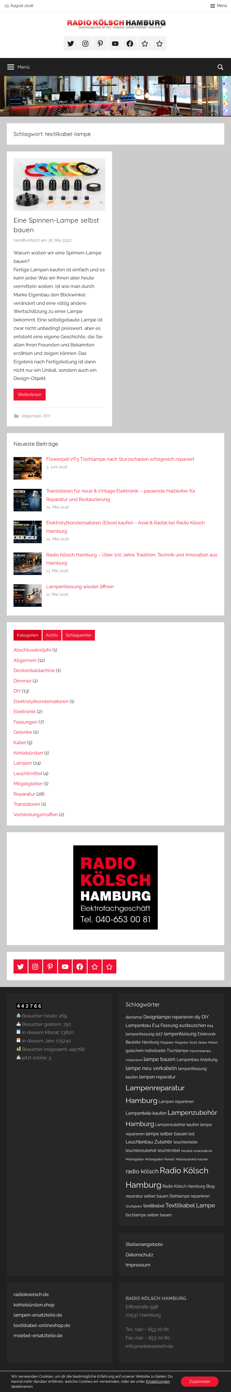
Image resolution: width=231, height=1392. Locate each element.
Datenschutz (139, 1254)
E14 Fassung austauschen (179, 1025)
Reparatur (24, 794)
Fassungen (25, 722)
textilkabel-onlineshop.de (42, 1325)
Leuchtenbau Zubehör (149, 1142)
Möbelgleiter (135, 1159)
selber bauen (156, 1196)
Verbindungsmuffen (36, 814)
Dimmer (23, 681)
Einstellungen (158, 1381)
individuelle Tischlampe (166, 1050)
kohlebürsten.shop (34, 1305)
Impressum (138, 1265)
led (191, 1134)
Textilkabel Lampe (190, 1205)
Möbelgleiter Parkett (160, 1159)
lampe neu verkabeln (151, 1068)
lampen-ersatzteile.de (38, 1315)
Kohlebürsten (28, 753)
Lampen (23, 763)
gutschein (135, 1050)
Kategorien (27, 635)
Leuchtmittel (28, 773)
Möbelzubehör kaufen (192, 1159)
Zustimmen (199, 1381)
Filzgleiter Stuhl (186, 1042)
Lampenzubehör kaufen (177, 1124)
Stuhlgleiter (134, 1206)
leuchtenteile (185, 1142)
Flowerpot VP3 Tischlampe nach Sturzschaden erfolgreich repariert (120, 459)
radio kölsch (142, 1171)
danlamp (134, 1017)
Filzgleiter (167, 1042)
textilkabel (153, 1206)
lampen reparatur (157, 1077)
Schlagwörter (79, 635)
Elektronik (25, 711)
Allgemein (31, 416)
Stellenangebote (144, 1244)
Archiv (52, 635)
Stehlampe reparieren (189, 1196)
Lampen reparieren (176, 1101)
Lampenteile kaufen (146, 1113)
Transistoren (27, 804)
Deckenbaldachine (34, 670)
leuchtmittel (169, 1150)
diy (197, 1017)
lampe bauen (160, 1059)
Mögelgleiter (28, 783)
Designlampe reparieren (168, 1017)
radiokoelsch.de (31, 1294)
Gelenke (23, 732)
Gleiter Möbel (207, 1042)
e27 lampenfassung (176, 1034)
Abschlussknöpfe (32, 650)
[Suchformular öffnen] (220, 67)
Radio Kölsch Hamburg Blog (189, 1186)
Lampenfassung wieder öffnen (80, 586)
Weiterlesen (29, 394)
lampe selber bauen (166, 1133)
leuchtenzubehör (141, 1150)
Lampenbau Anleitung (197, 1059)
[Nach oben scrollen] (220, 1381)
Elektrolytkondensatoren (41, 701)
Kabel (20, 742)
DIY (46, 416)
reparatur (134, 1196)
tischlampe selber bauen (149, 1215)
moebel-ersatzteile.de (196, 1150)
